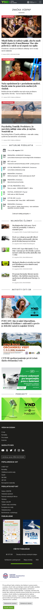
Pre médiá (5, 437)
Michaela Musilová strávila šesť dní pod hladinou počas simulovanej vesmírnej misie (26, 264)
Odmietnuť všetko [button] (26, 603)
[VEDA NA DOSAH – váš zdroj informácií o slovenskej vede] (8, 2)
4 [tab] (23, 546)
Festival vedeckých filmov (10, 496)
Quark (3, 475)
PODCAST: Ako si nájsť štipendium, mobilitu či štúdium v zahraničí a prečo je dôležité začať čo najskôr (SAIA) (21, 323)
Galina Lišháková (15, 97)
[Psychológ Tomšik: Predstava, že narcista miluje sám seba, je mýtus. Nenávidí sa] (21, 112)
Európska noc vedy (7, 507)
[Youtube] (3, 450)
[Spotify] (7, 450)
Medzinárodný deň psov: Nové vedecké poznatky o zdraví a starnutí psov (24, 227)
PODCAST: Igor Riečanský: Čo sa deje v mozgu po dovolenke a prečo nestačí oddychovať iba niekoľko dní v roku (26, 251)
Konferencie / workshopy (9, 512)
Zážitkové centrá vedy (8, 472)
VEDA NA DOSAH (15, 54)
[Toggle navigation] (40, 2)
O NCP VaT (5, 467)
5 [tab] (26, 546)
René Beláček (26, 282)
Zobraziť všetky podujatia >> (21, 213)
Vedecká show (6, 510)
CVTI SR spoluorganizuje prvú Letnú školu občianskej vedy (19, 359)
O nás (3, 432)
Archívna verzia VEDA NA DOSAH (13, 457)
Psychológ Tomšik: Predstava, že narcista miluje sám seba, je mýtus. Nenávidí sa (19, 129)
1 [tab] (14, 546)
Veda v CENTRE (6, 491)
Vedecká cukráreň (7, 494)
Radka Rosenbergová (29, 243)
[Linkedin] (23, 450)
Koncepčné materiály (8, 483)
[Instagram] (19, 450)
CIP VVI (4, 480)
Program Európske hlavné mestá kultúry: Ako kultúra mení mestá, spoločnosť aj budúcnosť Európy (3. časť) (26, 277)
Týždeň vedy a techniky (9, 504)
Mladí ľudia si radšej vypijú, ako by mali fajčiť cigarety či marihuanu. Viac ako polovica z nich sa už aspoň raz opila (21, 43)
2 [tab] (17, 546)
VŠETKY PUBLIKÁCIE (21, 549)
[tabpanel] (12, 532)
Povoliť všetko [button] (8, 607)
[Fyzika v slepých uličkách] (11, 532)
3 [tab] (20, 546)
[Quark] (31, 532)
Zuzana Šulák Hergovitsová (30, 232)
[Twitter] (11, 450)
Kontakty (4, 435)
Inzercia (4, 440)
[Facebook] (15, 450)
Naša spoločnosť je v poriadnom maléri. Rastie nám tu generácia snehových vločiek (21, 86)
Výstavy (4, 499)
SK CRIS (4, 477)
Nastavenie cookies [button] (10, 603)
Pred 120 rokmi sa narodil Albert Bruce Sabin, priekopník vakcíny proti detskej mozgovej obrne (25, 239)
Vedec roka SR (6, 502)
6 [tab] (29, 546)
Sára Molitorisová (27, 257)
